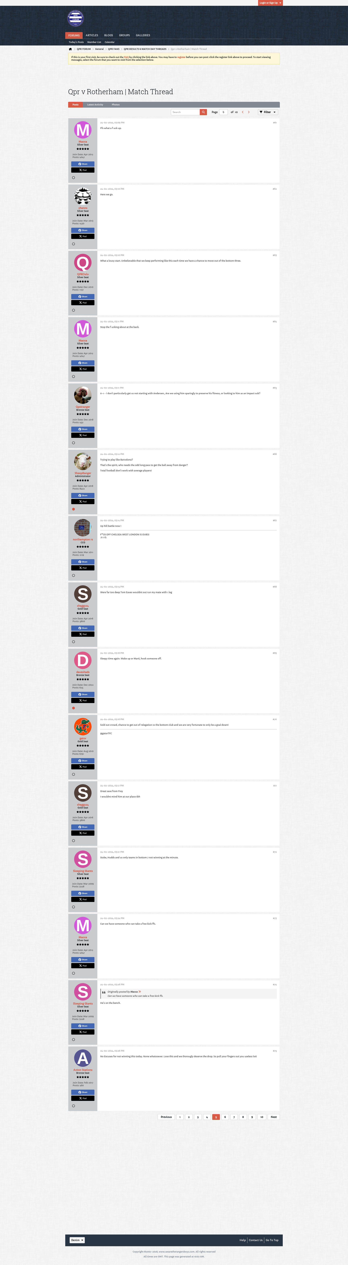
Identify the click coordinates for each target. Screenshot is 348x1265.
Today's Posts (76, 42)
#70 (275, 719)
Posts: (75, 157)
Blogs (108, 35)
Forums (74, 35)
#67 (275, 520)
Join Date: (77, 154)
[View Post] (139, 991)
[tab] (75, 105)
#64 (275, 321)
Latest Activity (95, 104)
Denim (75, 1240)
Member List (94, 42)
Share (84, 164)
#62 (275, 188)
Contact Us (256, 1240)
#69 (275, 653)
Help (243, 1240)
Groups (124, 35)
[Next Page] (248, 112)
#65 (275, 387)
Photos (116, 104)
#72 (275, 852)
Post (85, 169)
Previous (166, 1117)
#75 (275, 1050)
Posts (75, 104)
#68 (275, 586)
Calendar (110, 42)
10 (261, 1117)
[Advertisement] (174, 75)
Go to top (272, 1240)
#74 (275, 984)
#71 (275, 785)
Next (274, 1117)
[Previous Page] (243, 112)
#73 (275, 918)
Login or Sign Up (269, 2)
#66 (275, 454)
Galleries (143, 35)
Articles (92, 35)
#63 (275, 255)
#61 (275, 122)
